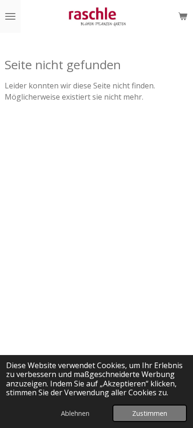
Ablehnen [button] (75, 413)
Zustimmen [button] (149, 413)
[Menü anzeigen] (10, 16)
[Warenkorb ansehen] (182, 16)
